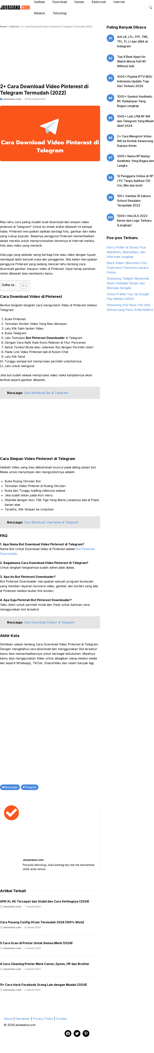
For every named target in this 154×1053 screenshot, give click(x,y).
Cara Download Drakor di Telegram (49, 622)
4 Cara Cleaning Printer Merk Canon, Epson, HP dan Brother (44, 964)
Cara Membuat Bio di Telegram (46, 393)
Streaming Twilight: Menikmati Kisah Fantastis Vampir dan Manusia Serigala (128, 283)
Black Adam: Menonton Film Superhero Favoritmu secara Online (127, 267)
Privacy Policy (43, 1019)
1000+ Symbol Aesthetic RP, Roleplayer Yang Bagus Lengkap (134, 101)
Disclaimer (22, 1019)
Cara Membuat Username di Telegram (51, 522)
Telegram (30, 787)
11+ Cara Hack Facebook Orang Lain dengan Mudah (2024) (43, 985)
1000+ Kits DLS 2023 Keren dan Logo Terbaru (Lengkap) (134, 220)
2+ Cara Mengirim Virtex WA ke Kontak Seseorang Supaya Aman (135, 141)
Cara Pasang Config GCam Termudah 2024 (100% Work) (42, 922)
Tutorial (14, 26)
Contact (61, 1019)
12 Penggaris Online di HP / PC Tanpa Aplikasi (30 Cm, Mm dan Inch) (135, 180)
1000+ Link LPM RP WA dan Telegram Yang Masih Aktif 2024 (135, 121)
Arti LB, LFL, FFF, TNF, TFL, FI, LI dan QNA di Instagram (132, 41)
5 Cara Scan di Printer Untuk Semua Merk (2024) (36, 943)
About (8, 1019)
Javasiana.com (11, 99)
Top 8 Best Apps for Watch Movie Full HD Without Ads (131, 61)
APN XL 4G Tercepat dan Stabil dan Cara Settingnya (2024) (44, 901)
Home (3, 26)
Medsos (39, 13)
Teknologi (59, 13)
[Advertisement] (50, 57)
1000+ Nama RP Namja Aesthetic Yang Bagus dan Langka (135, 160)
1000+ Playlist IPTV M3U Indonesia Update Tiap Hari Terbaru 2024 (134, 81)
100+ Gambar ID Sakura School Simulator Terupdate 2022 (134, 200)
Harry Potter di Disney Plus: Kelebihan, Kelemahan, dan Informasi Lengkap (126, 252)
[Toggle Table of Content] (22, 285)
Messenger (11, 787)
